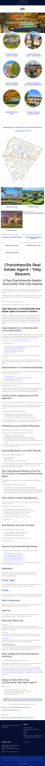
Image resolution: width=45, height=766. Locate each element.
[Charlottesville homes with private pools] (33, 187)
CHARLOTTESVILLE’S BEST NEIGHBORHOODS (33, 84)
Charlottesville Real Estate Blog (31, 729)
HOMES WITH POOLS (33, 206)
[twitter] (5, 714)
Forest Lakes (8, 580)
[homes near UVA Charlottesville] (11, 211)
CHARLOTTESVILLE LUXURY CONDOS (11, 84)
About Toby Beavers (28, 727)
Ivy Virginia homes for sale (10, 353)
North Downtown (11, 600)
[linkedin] (7, 714)
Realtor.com (7, 638)
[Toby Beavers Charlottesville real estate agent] (12, 89)
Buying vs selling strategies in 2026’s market (15, 560)
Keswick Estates (22, 348)
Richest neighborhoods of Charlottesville (14, 556)
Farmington (13, 348)
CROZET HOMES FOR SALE (11, 245)
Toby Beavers (7, 699)
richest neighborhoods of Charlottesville (15, 671)
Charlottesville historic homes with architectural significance (18, 377)
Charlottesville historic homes (33, 671)
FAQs (24, 734)
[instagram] (3, 714)
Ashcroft (20, 349)
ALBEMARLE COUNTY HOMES (33, 245)
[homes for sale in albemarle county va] (33, 60)
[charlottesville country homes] (1, 249)
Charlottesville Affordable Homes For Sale (10, 749)
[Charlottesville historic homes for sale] (33, 89)
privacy (25, 732)
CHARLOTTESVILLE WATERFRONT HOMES (12, 237)
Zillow (20, 466)
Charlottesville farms (9, 376)
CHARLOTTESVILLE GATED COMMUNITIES (33, 213)
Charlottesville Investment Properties (11, 751)
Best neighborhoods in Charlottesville (13, 553)
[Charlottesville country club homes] (11, 187)
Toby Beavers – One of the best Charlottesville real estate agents (21, 391)
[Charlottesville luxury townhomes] (33, 31)
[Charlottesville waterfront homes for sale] (9, 234)
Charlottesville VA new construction (12, 381)
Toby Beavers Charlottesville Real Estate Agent (26, 338)
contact (25, 730)
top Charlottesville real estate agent (26, 699)
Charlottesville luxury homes (16, 669)
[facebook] (1, 714)
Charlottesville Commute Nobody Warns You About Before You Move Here (33, 736)
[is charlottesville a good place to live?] (32, 242)
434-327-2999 (25, 3)
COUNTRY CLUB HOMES (12, 206)
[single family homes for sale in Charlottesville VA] (1, 242)
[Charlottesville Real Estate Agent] (12, 31)
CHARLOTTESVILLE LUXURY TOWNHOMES (33, 55)
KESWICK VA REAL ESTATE (11, 252)
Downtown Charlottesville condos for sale (14, 351)
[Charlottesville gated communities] (28, 211)
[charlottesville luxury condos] (12, 60)
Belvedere (7, 568)
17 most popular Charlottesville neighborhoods (13, 672)
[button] (22, 707)
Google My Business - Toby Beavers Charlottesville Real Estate (10, 746)
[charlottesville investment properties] (31, 234)
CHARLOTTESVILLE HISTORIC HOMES (33, 113)
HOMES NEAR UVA (11, 230)
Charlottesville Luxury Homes (23, 127)
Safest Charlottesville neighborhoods (13, 555)
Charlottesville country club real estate (13, 379)
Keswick (6, 610)
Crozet (5, 590)
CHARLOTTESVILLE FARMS (11, 113)
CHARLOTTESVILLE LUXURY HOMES (11, 55)
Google (6, 632)
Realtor (24, 461)
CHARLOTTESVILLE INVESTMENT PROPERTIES (33, 238)
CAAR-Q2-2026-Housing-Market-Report (13, 558)
